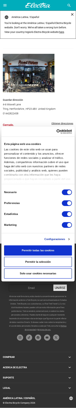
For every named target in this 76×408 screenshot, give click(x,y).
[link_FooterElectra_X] (56, 337)
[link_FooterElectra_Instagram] (20, 337)
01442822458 (10, 113)
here (61, 32)
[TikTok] (29, 337)
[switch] (67, 203)
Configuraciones (54, 239)
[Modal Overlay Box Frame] (38, 289)
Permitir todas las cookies (38, 250)
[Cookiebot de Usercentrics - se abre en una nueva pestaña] (56, 131)
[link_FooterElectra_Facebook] (38, 337)
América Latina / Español (19, 398)
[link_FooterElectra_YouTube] (47, 337)
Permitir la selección (38, 261)
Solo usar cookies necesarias (38, 273)
